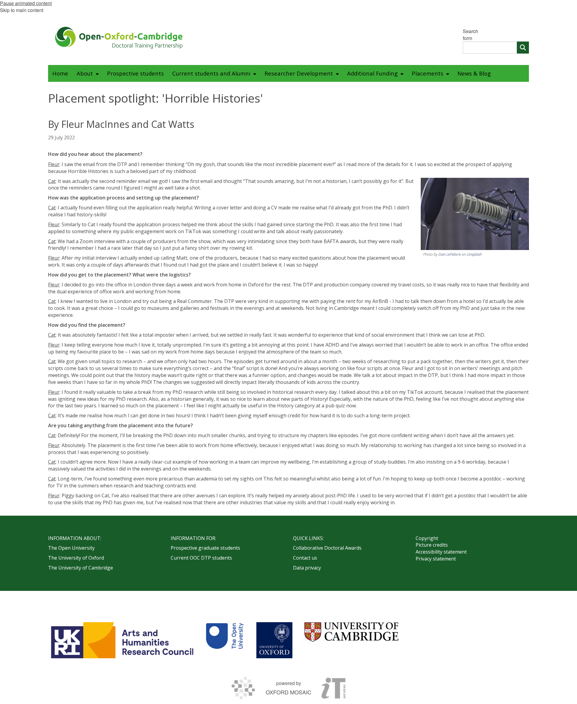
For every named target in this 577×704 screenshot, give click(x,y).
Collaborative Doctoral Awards (327, 548)
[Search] (523, 48)
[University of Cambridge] (351, 632)
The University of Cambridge (80, 567)
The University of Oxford (76, 557)
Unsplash (474, 254)
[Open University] (224, 640)
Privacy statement (436, 558)
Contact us (305, 557)
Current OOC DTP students (201, 557)
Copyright (427, 538)
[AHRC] (122, 640)
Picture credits (432, 545)
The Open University (71, 548)
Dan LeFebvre (449, 254)
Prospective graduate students (205, 548)
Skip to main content (21, 10)
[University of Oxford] (274, 640)
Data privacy (307, 567)
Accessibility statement (441, 551)
